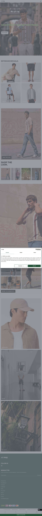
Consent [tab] (7, 252)
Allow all (34, 265)
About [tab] (35, 252)
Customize (20, 265)
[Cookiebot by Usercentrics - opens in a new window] (36, 249)
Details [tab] (21, 252)
